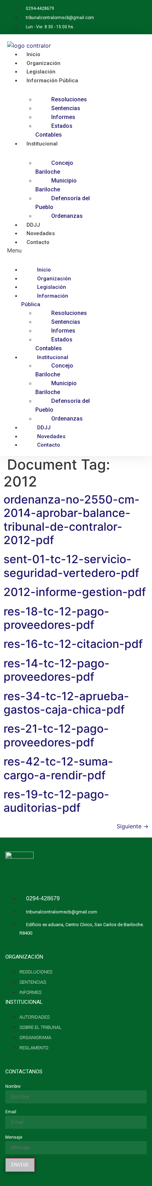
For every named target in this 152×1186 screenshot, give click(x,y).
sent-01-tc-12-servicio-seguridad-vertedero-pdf (71, 565)
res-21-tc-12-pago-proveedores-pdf (56, 735)
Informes (63, 117)
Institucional (42, 144)
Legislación (51, 287)
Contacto (38, 242)
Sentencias (65, 108)
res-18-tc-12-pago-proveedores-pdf (56, 618)
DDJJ (44, 427)
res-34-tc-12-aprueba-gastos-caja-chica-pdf (66, 702)
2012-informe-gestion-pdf (75, 592)
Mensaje (13, 1137)
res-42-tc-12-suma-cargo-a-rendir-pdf (58, 768)
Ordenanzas (67, 216)
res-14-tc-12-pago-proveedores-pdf (57, 670)
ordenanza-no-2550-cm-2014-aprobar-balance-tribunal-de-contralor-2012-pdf (72, 520)
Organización (54, 278)
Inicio (44, 270)
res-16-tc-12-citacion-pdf (73, 644)
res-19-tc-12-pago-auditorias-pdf (56, 801)
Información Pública (52, 80)
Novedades (51, 436)
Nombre (13, 1086)
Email (10, 1112)
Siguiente (132, 826)
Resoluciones (69, 99)
